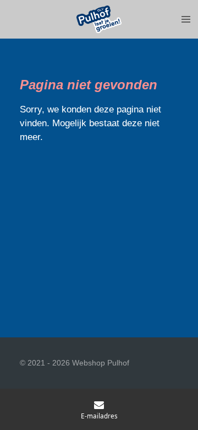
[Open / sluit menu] (186, 19)
